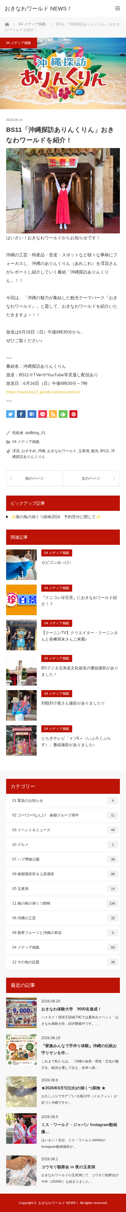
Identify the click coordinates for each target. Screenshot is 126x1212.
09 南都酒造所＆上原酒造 (63, 874)
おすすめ (28, 451)
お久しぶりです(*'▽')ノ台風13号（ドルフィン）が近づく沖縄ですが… (79, 1099)
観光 (94, 451)
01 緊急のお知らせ (63, 800)
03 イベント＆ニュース (63, 830)
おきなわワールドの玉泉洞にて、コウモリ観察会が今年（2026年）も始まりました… (80, 1178)
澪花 (16, 451)
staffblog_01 (35, 433)
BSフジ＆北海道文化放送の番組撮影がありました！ (79, 671)
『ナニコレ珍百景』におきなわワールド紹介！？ (79, 600)
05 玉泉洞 (63, 889)
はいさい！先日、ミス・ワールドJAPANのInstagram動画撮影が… (73, 1143)
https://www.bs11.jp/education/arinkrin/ (43, 391)
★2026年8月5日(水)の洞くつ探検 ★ (73, 1088)
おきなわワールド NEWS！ (38, 8)
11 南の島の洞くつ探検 (63, 903)
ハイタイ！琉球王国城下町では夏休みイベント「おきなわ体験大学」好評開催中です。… (80, 1020)
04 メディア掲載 (18, 43)
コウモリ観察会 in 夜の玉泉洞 (68, 1167)
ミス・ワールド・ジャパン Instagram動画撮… (79, 1128)
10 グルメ (63, 844)
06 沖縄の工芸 (63, 918)
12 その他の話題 (63, 962)
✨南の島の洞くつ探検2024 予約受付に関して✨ (56, 517)
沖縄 (41, 451)
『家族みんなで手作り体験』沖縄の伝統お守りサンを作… (79, 1049)
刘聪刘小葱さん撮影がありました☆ (73, 703)
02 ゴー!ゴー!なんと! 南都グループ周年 (63, 815)
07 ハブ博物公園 (63, 859)
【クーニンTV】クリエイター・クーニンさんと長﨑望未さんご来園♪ (79, 635)
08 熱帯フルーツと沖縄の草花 (63, 933)
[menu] (117, 8)
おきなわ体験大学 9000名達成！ (71, 1009)
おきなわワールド (61, 451)
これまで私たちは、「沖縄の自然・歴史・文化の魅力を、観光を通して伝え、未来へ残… (80, 1064)
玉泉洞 (83, 451)
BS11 (104, 451)
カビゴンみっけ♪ (56, 562)
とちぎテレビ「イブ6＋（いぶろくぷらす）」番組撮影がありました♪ (76, 741)
